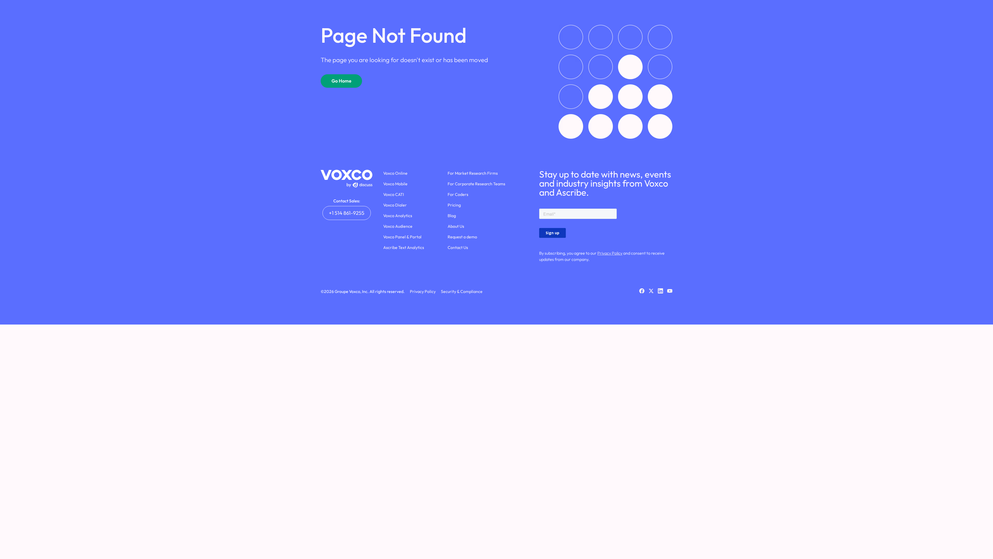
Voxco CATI (393, 194)
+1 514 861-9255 (346, 213)
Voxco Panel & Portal (402, 236)
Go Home (341, 81)
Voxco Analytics (397, 215)
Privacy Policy (609, 253)
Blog (452, 215)
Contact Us (458, 247)
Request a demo (462, 236)
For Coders (458, 194)
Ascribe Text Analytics (403, 247)
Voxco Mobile (395, 183)
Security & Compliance (462, 291)
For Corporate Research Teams (476, 183)
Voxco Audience (397, 226)
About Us (456, 226)
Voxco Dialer (395, 205)
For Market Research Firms (473, 173)
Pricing (454, 205)
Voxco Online (395, 173)
